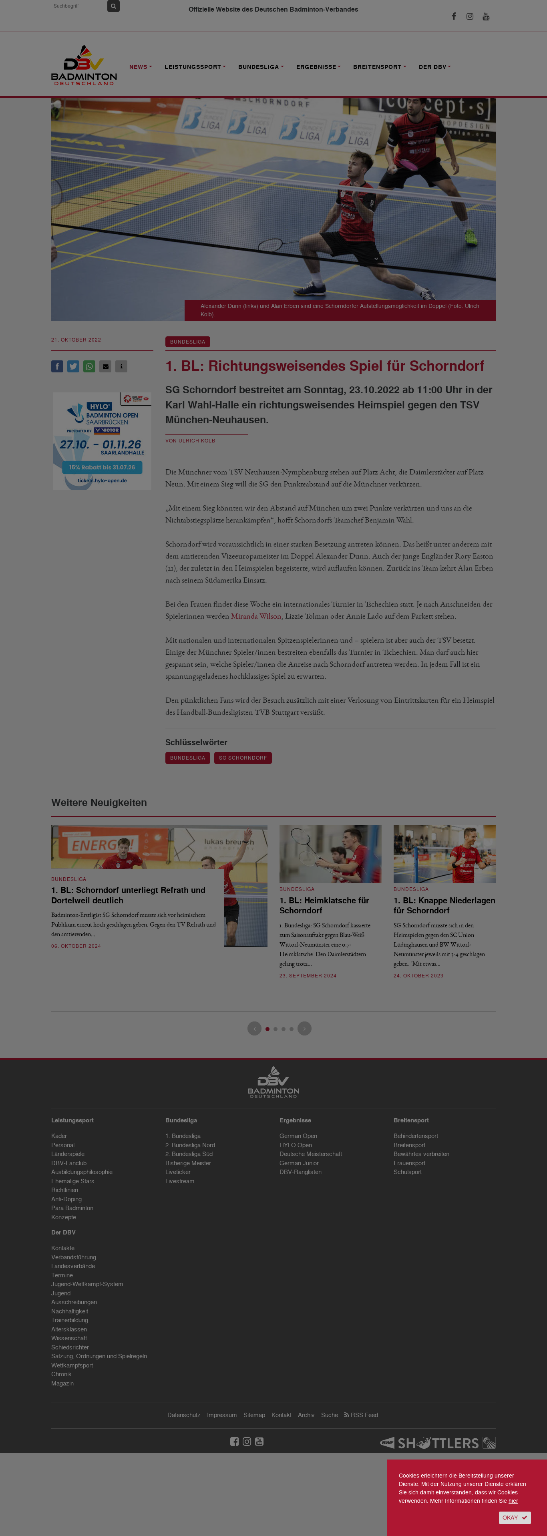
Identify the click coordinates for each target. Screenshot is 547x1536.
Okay (510, 1517)
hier (513, 1501)
